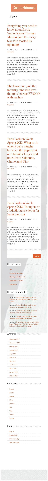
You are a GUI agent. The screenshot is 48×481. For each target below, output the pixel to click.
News (11, 400)
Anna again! (13, 284)
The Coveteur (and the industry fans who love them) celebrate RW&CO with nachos (23, 91)
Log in (11, 431)
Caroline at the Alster (16, 273)
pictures (11, 403)
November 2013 (14, 343)
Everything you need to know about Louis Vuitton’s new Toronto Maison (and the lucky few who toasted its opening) (22, 35)
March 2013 (13, 368)
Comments (14, 439)
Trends (11, 414)
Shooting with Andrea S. (17, 277)
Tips (10, 411)
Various (11, 418)
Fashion (11, 396)
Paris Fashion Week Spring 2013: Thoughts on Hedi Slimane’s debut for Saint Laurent (23, 208)
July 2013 (12, 354)
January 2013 (13, 372)
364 (10, 269)
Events (11, 393)
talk (10, 407)
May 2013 (12, 361)
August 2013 (13, 350)
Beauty (11, 389)
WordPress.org (14, 442)
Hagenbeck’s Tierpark (16, 280)
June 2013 (12, 357)
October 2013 (13, 346)
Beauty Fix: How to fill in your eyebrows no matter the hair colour (22, 306)
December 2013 (14, 339)
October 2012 (13, 376)
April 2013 (12, 365)
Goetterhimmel (24, 8)
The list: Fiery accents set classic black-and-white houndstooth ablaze (23, 312)
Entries (13, 435)
